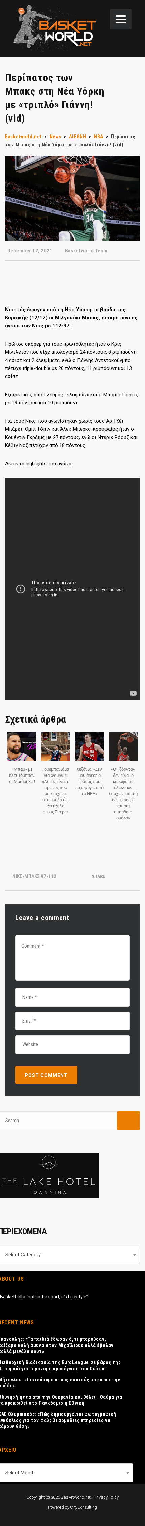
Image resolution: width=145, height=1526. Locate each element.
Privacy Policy (106, 1497)
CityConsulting (83, 1507)
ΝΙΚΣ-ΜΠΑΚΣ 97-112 (34, 876)
